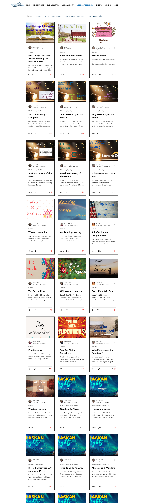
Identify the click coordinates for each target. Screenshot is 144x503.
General (38, 16)
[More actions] (52, 48)
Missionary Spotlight (94, 16)
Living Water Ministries (53, 16)
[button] (115, 16)
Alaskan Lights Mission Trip (74, 16)
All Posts (29, 16)
